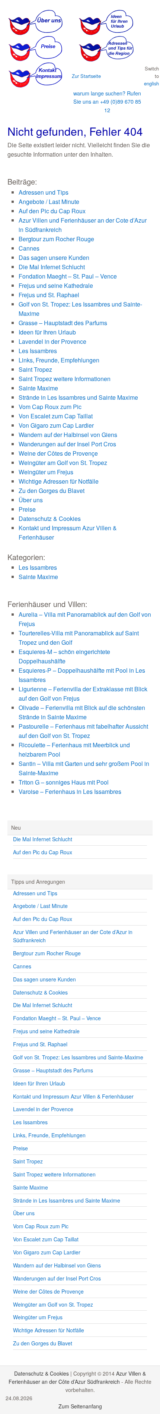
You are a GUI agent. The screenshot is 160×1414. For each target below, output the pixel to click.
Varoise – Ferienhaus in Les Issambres (70, 791)
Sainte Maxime (38, 388)
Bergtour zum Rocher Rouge (56, 239)
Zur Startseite (86, 75)
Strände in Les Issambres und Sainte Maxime (78, 397)
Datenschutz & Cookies (50, 518)
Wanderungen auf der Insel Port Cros (67, 444)
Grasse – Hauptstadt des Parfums (63, 322)
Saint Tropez (35, 369)
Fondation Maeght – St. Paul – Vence (68, 276)
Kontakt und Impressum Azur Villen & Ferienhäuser (73, 1096)
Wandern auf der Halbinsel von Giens (68, 434)
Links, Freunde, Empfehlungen (59, 360)
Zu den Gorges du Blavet (51, 490)
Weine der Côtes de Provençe (58, 453)
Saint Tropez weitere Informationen (65, 378)
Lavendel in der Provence (52, 341)
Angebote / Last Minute (49, 201)
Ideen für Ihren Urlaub (47, 332)
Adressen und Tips (43, 192)
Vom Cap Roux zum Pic (50, 406)
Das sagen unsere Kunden (54, 257)
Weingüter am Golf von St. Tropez (63, 462)
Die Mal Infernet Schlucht (52, 267)
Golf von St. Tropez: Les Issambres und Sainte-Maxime (78, 1057)
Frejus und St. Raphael (49, 294)
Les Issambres (38, 350)
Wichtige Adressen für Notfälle (59, 481)
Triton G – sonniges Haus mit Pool (64, 782)
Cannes (29, 248)
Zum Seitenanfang (80, 1406)
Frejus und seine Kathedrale (56, 285)
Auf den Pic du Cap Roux (52, 211)
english (151, 83)
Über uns (31, 500)
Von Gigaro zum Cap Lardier (56, 425)
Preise (27, 509)
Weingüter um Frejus (46, 472)
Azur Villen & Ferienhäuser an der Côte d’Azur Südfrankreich (77, 1377)
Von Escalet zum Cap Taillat (56, 416)
